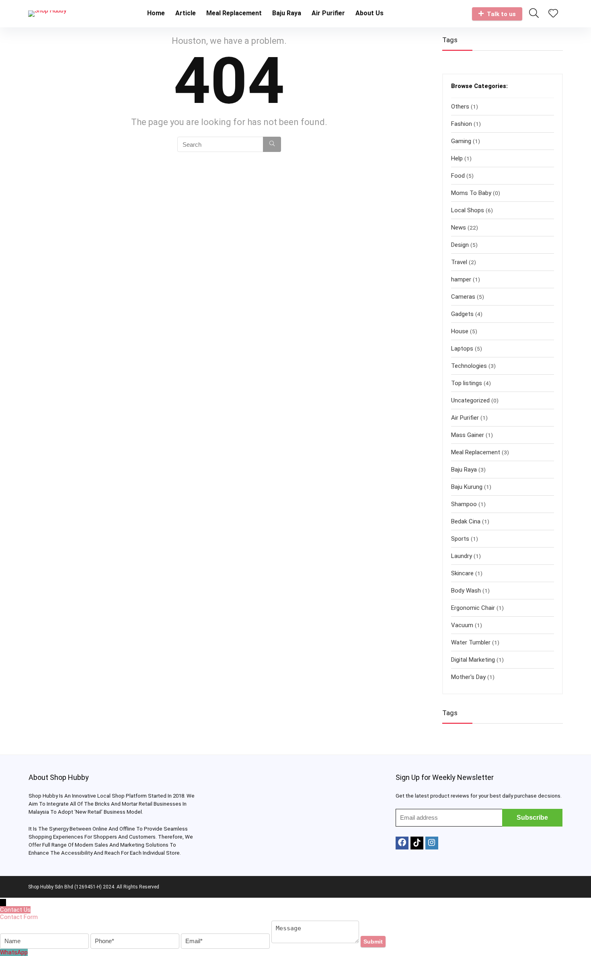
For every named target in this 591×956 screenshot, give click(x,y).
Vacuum (462, 625)
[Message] (316, 941)
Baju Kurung (466, 486)
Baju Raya (286, 13)
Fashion (461, 123)
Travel (459, 262)
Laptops (462, 348)
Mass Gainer (467, 435)
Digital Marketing (473, 659)
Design (460, 244)
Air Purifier (328, 13)
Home (156, 13)
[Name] (45, 941)
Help (457, 158)
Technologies (469, 365)
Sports (460, 538)
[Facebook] (402, 843)
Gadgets (462, 314)
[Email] (226, 941)
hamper (461, 279)
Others (460, 106)
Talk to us (501, 14)
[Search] (272, 144)
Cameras (463, 296)
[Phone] (135, 941)
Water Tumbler (470, 642)
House (459, 331)
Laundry (461, 556)
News (458, 227)
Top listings (466, 383)
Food (458, 175)
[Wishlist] (553, 14)
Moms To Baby (471, 193)
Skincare (462, 573)
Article (185, 13)
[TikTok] (416, 843)
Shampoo (464, 504)
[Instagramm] (431, 843)
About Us (369, 13)
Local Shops (467, 210)
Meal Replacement (234, 13)
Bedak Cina (465, 521)
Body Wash (466, 590)
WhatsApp (14, 952)
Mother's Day (468, 677)
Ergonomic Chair (473, 607)
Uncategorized (470, 400)
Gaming (461, 141)
